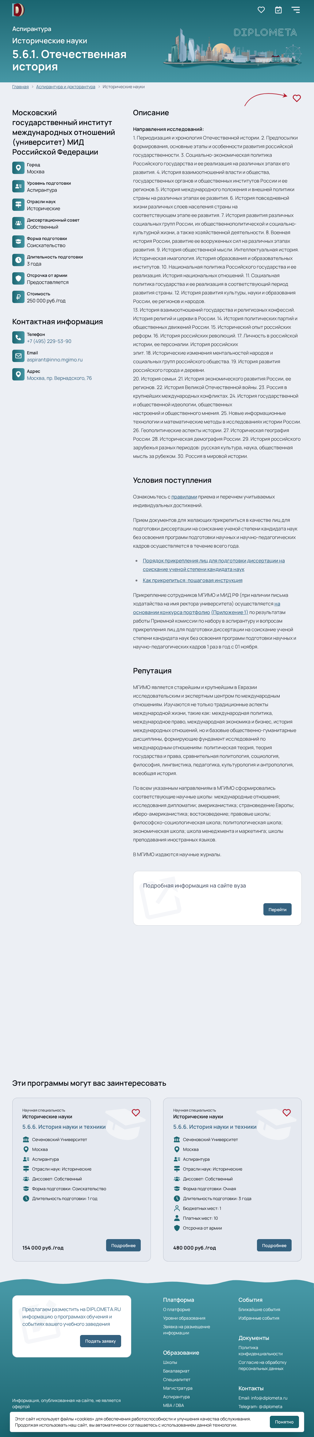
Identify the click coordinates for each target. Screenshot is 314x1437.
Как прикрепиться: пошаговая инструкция (193, 580)
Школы (170, 1362)
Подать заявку (100, 1341)
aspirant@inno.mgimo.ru (55, 359)
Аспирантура (176, 1397)
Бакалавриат (176, 1371)
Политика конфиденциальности (261, 1350)
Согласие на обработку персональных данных (262, 1365)
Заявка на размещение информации (186, 1330)
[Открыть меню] (295, 10)
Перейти (277, 909)
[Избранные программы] (278, 10)
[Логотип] (18, 10)
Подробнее (123, 1245)
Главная (20, 86)
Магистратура (178, 1388)
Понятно (284, 1422)
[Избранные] (261, 10)
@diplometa (270, 1406)
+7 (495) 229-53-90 (49, 341)
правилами (184, 496)
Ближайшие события (259, 1309)
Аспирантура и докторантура (65, 86)
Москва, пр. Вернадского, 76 (59, 378)
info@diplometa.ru (269, 1398)
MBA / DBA (173, 1405)
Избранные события (259, 1318)
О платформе (176, 1309)
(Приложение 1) (229, 612)
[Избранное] (297, 98)
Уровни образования (184, 1318)
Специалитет (176, 1379)
